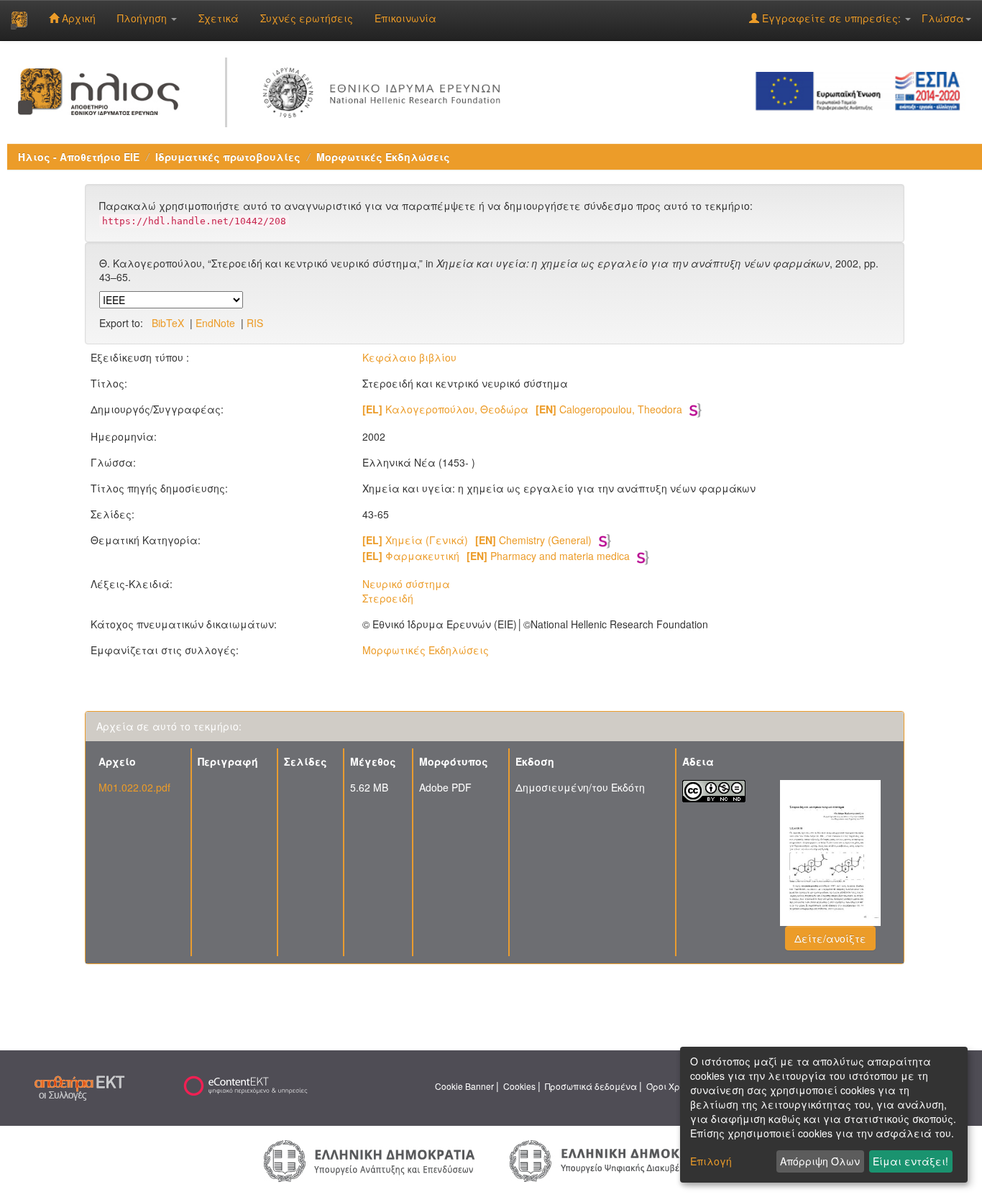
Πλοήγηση (143, 18)
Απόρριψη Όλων (820, 1161)
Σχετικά (218, 18)
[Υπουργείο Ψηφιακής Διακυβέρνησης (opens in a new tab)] (613, 1159)
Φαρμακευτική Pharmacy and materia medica (496, 556)
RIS (255, 323)
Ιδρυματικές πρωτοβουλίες (227, 157)
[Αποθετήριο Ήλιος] (19, 20)
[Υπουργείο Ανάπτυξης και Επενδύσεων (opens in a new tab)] (369, 1159)
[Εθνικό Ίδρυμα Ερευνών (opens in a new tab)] (385, 90)
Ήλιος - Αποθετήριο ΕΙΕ (78, 157)
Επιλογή (711, 1161)
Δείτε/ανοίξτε (830, 938)
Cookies (519, 1086)
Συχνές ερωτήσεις (306, 18)
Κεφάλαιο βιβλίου (409, 357)
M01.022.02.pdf (134, 787)
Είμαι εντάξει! (910, 1161)
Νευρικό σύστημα (406, 584)
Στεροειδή (387, 598)
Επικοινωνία (405, 18)
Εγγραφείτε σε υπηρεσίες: (831, 18)
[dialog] (824, 1115)
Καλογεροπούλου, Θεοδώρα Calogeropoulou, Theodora (522, 409)
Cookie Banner (464, 1086)
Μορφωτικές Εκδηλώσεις (383, 157)
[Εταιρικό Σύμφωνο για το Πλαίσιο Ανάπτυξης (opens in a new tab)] (862, 90)
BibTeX (168, 323)
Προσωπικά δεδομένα (591, 1086)
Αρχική (77, 18)
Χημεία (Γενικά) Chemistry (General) (477, 540)
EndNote (215, 323)
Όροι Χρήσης (673, 1086)
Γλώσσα (943, 18)
